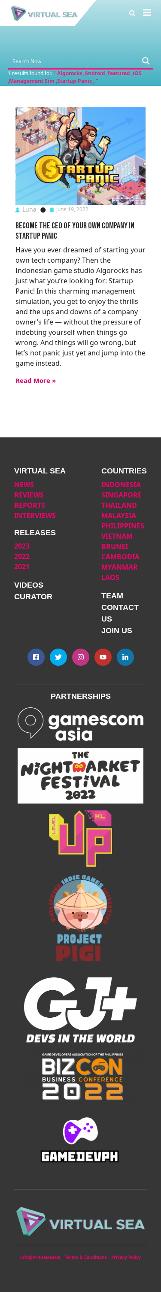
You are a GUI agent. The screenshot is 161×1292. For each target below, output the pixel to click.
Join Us (116, 630)
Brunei (114, 546)
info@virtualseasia (40, 1257)
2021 (22, 566)
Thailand (119, 505)
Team (112, 595)
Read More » (35, 380)
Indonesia (121, 484)
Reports (29, 505)
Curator (33, 596)
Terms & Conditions (86, 1257)
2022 (22, 556)
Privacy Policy (126, 1257)
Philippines (122, 526)
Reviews (29, 495)
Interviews (35, 515)
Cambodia (120, 556)
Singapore (121, 495)
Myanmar (119, 567)
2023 (22, 546)
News (24, 484)
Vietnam (117, 536)
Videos (28, 585)
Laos (110, 577)
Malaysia (118, 515)
